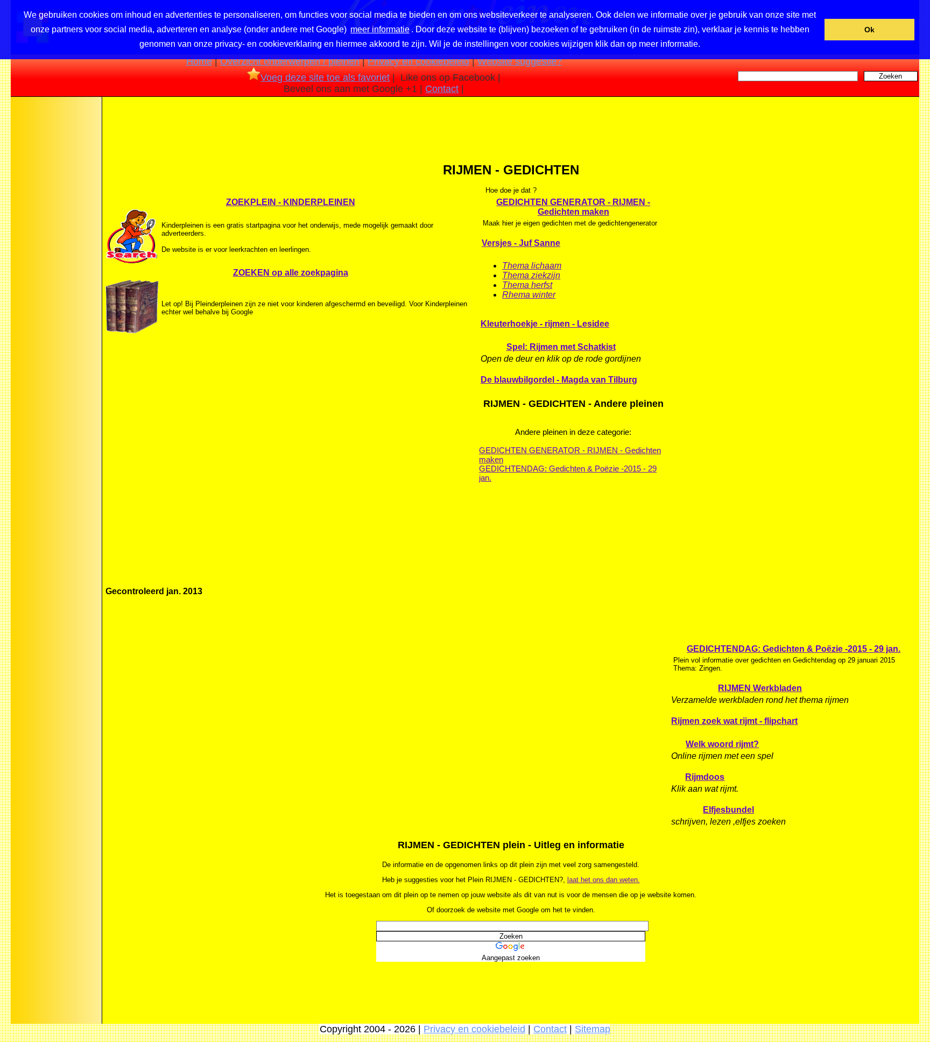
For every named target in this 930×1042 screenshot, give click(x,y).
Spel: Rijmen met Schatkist (561, 346)
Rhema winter (528, 294)
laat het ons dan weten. (603, 880)
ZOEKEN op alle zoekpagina (290, 272)
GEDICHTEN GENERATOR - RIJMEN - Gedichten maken (573, 207)
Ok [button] (869, 29)
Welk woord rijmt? (722, 744)
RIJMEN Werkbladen (760, 688)
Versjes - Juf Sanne (521, 243)
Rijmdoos (704, 776)
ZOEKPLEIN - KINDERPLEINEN (290, 202)
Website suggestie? (519, 61)
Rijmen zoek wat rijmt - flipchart (734, 721)
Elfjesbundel (728, 809)
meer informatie (380, 29)
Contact (442, 88)
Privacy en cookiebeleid (418, 61)
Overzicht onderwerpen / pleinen (290, 61)
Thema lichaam (531, 265)
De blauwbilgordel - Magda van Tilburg (559, 379)
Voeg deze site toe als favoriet (325, 77)
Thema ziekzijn (531, 275)
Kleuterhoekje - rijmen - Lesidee (545, 323)
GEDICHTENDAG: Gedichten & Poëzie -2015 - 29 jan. (568, 473)
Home (199, 61)
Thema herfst (527, 285)
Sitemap (592, 1029)
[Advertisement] (55, 268)
